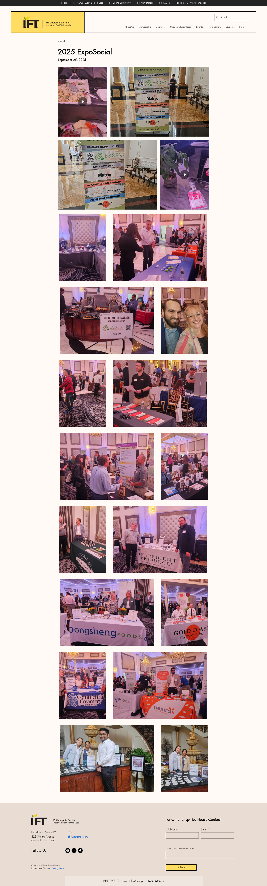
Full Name (172, 829)
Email (204, 829)
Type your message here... (181, 848)
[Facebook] (80, 850)
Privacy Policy (58, 868)
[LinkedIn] (74, 850)
